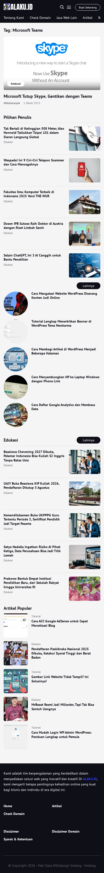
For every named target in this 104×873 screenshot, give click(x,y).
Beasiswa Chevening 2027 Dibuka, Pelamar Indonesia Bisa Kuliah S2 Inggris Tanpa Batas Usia (34, 456)
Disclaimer (11, 831)
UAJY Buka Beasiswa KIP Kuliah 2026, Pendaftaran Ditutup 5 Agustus (31, 485)
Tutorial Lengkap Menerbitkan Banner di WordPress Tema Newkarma (61, 323)
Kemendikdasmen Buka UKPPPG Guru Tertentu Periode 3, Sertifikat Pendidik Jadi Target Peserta (32, 519)
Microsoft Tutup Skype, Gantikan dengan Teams (48, 96)
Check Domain (40, 17)
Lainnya (88, 286)
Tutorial (36, 616)
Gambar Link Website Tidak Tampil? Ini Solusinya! (60, 679)
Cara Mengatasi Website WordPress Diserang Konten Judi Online (64, 295)
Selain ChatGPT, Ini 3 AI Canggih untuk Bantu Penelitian (32, 257)
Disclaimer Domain (66, 831)
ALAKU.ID (90, 779)
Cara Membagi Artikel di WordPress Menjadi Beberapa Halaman (63, 351)
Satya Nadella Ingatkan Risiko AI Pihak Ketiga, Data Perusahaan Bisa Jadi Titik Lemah (32, 551)
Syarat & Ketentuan (18, 839)
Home (8, 806)
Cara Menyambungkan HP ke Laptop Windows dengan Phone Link (65, 379)
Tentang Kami (14, 17)
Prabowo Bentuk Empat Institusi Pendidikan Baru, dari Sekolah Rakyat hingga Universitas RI (31, 582)
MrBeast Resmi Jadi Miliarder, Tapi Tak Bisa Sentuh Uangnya (62, 706)
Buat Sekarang (88, 7)
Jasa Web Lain (67, 17)
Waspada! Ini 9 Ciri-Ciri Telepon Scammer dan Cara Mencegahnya (34, 162)
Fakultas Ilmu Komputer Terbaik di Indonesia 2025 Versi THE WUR (29, 194)
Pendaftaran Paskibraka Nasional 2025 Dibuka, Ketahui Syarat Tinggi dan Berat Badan (61, 653)
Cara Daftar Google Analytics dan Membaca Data (63, 407)
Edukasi (8, 142)
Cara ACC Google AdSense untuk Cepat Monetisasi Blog (59, 623)
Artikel (87, 17)
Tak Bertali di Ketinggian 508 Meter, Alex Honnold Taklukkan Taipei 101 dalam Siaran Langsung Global (34, 132)
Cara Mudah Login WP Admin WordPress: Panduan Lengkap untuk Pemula (61, 734)
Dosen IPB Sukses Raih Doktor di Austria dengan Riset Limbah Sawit (33, 225)
